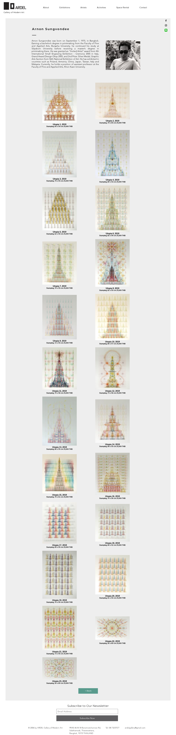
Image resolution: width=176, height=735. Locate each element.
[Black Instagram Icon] (166, 25)
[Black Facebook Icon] (166, 20)
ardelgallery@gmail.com (135, 727)
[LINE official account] (166, 30)
